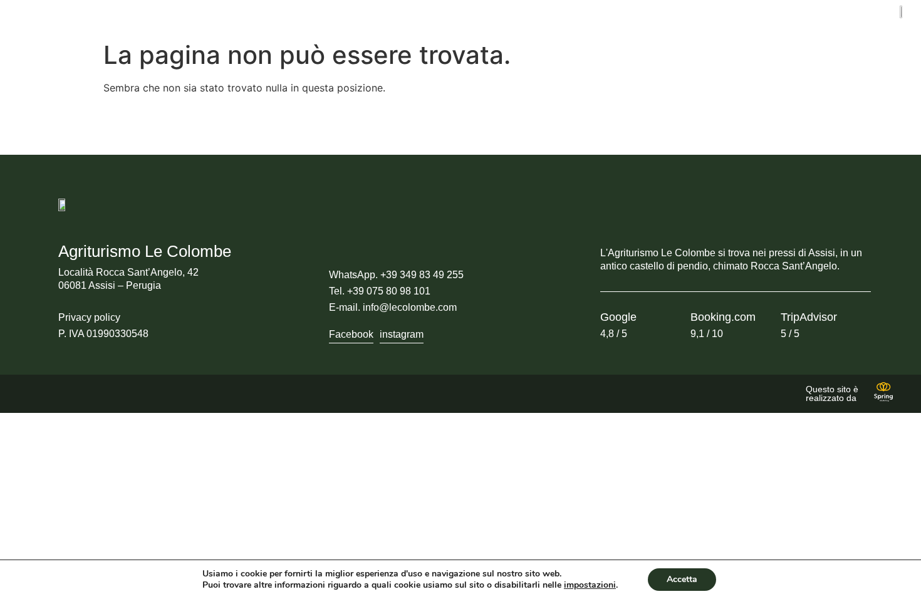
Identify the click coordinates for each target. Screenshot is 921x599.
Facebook (351, 334)
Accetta (682, 579)
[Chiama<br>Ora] (621, 18)
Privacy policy (89, 317)
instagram (402, 334)
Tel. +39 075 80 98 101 (379, 291)
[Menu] (28, 13)
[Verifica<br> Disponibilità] (262, 18)
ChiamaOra (648, 20)
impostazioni (590, 585)
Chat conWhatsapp (545, 20)
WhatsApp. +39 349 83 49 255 (396, 274)
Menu (30, 27)
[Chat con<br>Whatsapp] (511, 18)
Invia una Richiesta (428, 20)
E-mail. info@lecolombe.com (393, 307)
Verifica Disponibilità (303, 20)
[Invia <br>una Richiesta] (385, 18)
